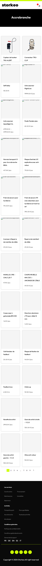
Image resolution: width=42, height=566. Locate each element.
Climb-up (28, 387)
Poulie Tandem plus (31, 121)
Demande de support (10, 537)
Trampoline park (9, 510)
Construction (8, 491)
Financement (21, 491)
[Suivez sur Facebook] (12, 552)
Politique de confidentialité (12, 529)
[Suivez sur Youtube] (30, 552)
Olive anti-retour (30, 455)
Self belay (6, 86)
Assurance (7, 500)
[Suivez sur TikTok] (25, 552)
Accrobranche (8, 514)
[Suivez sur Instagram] (16, 552)
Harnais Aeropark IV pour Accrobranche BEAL (10, 162)
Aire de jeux (7, 519)
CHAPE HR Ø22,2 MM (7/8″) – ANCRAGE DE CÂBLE (32, 278)
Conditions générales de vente (13, 533)
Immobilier (20, 496)
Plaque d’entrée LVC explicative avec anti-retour (32, 162)
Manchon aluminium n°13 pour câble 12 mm (32, 316)
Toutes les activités (24, 514)
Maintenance (8, 496)
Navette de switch (9, 419)
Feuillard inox (8, 387)
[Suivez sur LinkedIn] (21, 552)
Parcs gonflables (24, 510)
